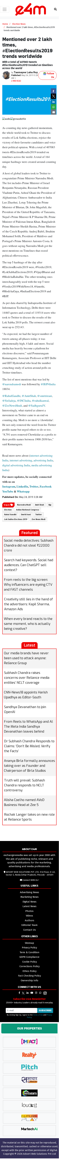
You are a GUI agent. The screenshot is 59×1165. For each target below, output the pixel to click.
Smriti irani (26, 515)
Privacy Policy (29, 947)
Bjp (50, 505)
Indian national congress (27, 510)
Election (8, 510)
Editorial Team (29, 925)
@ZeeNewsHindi (12, 405)
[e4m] (19, 992)
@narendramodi (11, 384)
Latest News (29, 906)
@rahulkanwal (40, 400)
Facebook (46, 486)
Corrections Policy (29, 966)
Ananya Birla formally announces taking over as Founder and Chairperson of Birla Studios (29, 766)
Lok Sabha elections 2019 (15, 519)
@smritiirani (44, 396)
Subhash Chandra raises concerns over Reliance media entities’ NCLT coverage (26, 678)
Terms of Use (38, 1015)
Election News (19, 24)
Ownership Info (29, 980)
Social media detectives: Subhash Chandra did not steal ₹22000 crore (28, 545)
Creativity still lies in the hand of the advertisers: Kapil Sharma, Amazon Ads (28, 604)
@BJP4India (48, 384)
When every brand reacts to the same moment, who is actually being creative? (28, 624)
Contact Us (29, 929)
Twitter (33, 486)
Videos (29, 915)
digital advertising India (16, 465)
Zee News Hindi (38, 519)
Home (5, 24)
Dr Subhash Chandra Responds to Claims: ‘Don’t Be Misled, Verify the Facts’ (29, 746)
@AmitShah (29, 396)
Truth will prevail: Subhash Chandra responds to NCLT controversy (24, 785)
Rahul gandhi (10, 515)
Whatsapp (23, 491)
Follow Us (50, 75)
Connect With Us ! (31, 880)
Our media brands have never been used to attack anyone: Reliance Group (26, 658)
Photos (29, 911)
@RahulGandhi (11, 396)
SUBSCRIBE (45, 1010)
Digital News (29, 901)
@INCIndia (24, 400)
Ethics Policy (29, 971)
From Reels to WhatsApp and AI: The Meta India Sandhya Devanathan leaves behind (28, 726)
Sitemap (29, 942)
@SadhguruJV (36, 405)
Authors (29, 920)
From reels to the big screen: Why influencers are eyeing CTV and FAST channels (28, 584)
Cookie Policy (29, 961)
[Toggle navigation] (4, 9)
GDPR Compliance (29, 956)
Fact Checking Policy (29, 975)
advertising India (43, 460)
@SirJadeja (9, 400)
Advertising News (29, 892)
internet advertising (21, 460)
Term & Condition (29, 952)
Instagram (8, 486)
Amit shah (39, 505)
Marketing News (29, 896)
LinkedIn (22, 486)
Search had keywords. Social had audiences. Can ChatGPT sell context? (28, 565)
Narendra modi (24, 505)
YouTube (7, 491)
